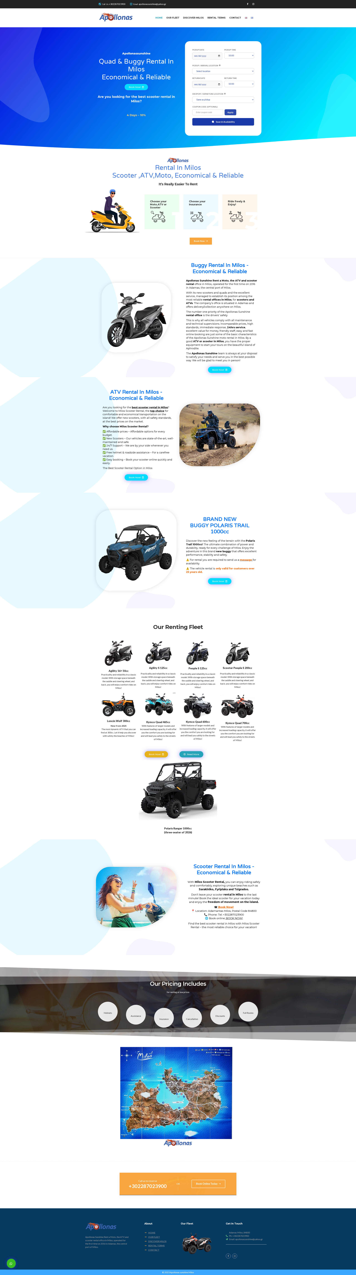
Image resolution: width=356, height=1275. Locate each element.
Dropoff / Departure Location (207, 94)
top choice (157, 410)
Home (159, 17)
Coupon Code (204, 107)
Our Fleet (172, 17)
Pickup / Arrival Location (205, 65)
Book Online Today (207, 1183)
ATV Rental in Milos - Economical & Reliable (136, 395)
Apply (230, 112)
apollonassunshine (136, 53)
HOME (151, 1232)
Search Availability (225, 121)
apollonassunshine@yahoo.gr (152, 4)
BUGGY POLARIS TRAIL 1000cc (219, 525)
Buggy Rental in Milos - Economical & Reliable (220, 268)
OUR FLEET (154, 1237)
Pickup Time (230, 50)
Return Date (198, 78)
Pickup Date (198, 50)
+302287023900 (117, 4)
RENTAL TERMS (156, 1245)
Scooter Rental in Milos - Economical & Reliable (224, 869)
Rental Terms (216, 17)
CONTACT (153, 1250)
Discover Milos (193, 17)
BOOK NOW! (234, 918)
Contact (235, 17)
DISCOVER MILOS (157, 1241)
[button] (201, 241)
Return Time (230, 78)
